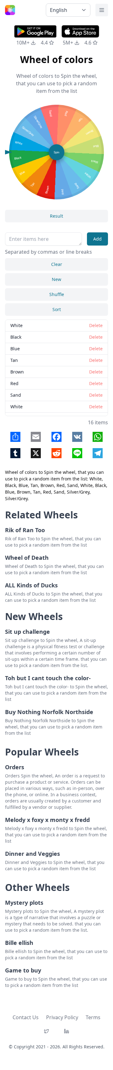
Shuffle (56, 294)
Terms (93, 1017)
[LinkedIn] (66, 1031)
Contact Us (26, 1017)
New (56, 279)
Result (56, 216)
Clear (56, 264)
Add (97, 239)
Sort (56, 309)
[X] (46, 1031)
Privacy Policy (62, 1017)
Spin (56, 152)
